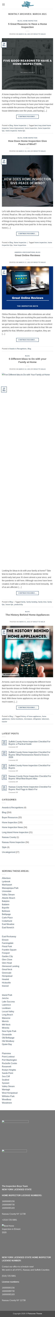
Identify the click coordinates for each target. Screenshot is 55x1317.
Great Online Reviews (27, 255)
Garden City (7, 956)
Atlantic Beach (8, 898)
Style (4, 847)
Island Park (7, 995)
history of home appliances (31, 716)
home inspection (31, 128)
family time (42, 602)
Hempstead (7, 976)
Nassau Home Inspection (13, 842)
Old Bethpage (8, 1038)
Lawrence (6, 1005)
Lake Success (8, 1002)
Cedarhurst (7, 921)
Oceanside (7, 1034)
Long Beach (7, 1015)
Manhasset (7, 885)
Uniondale (6, 891)
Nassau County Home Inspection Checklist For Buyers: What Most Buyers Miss (30, 777)
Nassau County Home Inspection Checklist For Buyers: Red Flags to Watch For (30, 788)
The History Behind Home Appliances (28, 614)
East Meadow (8, 924)
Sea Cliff (6, 1076)
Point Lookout (8, 1057)
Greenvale (6, 973)
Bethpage (6, 914)
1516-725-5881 (10, 1220)
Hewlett (5, 979)
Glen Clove (7, 959)
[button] (3, 4)
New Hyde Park (9, 1031)
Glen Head (7, 963)
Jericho (5, 998)
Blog (20, 21)
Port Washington (9, 1060)
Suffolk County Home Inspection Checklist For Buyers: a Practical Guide (29, 742)
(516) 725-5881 (9, 1276)
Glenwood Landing (10, 966)
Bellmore (6, 911)
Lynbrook (6, 881)
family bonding (31, 602)
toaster (4, 722)
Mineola (5, 1028)
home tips (21, 131)
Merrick (5, 1021)
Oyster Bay (7, 1044)
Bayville (5, 908)
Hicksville (6, 983)
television (45, 719)
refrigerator (37, 719)
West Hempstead (10, 1093)
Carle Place (7, 918)
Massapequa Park (10, 888)
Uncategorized (8, 852)
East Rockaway (9, 936)
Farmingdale (7, 943)
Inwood (5, 986)
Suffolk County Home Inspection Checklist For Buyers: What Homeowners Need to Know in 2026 (29, 754)
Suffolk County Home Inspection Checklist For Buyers (29, 766)
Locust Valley (8, 1011)
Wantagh (6, 1089)
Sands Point (7, 1073)
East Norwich (8, 927)
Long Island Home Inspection (15, 832)
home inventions (17, 719)
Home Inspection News (12, 827)
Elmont (5, 940)
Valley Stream (8, 895)
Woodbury (6, 1099)
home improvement (17, 128)
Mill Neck (6, 1025)
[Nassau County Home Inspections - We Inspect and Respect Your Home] (27, 4)
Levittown (6, 1008)
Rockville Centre (9, 1063)
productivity (18, 604)
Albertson (6, 878)
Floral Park (7, 946)
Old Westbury (8, 1041)
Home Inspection (30, 21)
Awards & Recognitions (25, 252)
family (23, 602)
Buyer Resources (10, 817)
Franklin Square (9, 950)
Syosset (5, 1083)
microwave (28, 719)
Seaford (5, 1080)
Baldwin (5, 904)
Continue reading (27, 117)
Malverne (6, 1018)
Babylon (5, 901)
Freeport (6, 953)
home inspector (11, 131)
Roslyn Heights (9, 1070)
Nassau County (9, 837)
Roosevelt (6, 1066)
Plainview (6, 1053)
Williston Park (8, 1096)
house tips (9, 604)
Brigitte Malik (40, 34)
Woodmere (7, 1103)
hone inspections (20, 245)
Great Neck (7, 969)
